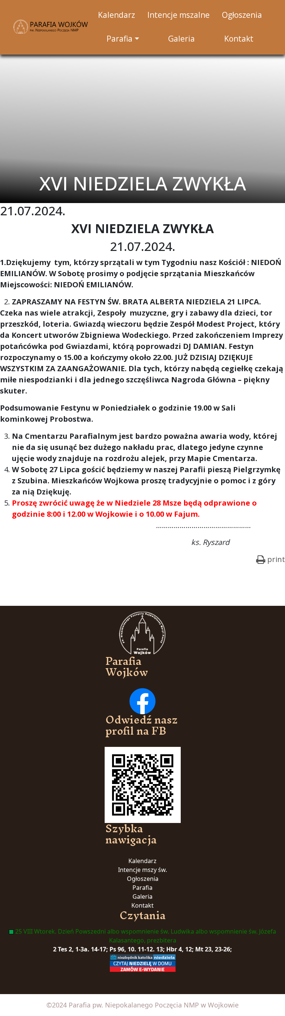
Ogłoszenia (142, 879)
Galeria (142, 896)
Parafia (142, 887)
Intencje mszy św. (142, 870)
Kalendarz (142, 861)
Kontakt (142, 905)
